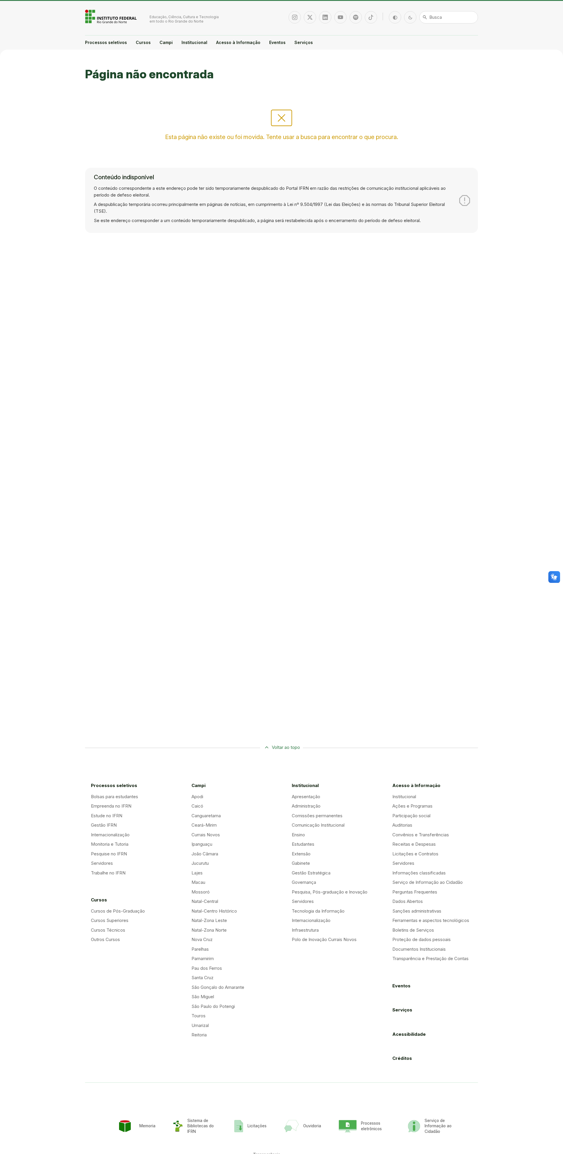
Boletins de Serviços (413, 930)
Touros (198, 1015)
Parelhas (200, 949)
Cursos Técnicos (108, 930)
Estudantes (303, 844)
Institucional (194, 42)
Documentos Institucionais (419, 949)
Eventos (277, 42)
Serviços (303, 42)
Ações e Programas (412, 806)
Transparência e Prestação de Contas (430, 958)
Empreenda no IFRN (111, 806)
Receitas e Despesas (414, 844)
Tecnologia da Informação (318, 911)
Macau (198, 882)
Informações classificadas (419, 873)
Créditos (402, 1058)
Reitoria (199, 1035)
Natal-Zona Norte (209, 930)
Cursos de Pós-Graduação (118, 911)
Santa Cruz (202, 977)
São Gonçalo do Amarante (217, 987)
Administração (306, 806)
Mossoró (200, 892)
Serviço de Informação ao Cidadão (427, 882)
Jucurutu (200, 863)
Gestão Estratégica (311, 873)
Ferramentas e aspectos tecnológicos (430, 920)
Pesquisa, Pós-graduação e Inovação (329, 892)
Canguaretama (206, 815)
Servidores (102, 863)
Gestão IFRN (104, 825)
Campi (166, 42)
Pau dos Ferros (206, 968)
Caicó (197, 806)
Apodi (197, 796)
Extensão (301, 854)
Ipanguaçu (201, 844)
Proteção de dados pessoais (421, 939)
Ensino (298, 834)
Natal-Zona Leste (209, 920)
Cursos (143, 42)
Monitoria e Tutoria (109, 844)
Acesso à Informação (238, 42)
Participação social (411, 815)
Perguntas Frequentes (414, 892)
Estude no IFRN (106, 815)
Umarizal (200, 1025)
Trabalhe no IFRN (108, 873)
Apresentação (306, 796)
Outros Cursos (105, 939)
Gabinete (301, 863)
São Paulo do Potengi (213, 1006)
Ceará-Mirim (204, 825)
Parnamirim (202, 958)
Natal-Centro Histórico (214, 911)
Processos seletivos (106, 42)
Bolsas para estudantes (114, 796)
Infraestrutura (305, 930)
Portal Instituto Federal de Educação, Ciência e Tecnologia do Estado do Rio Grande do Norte (111, 16)
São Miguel (202, 996)
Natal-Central (204, 901)
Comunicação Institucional (318, 825)
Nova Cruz (202, 939)
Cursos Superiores (109, 920)
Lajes (197, 873)
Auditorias (402, 825)
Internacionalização (110, 834)
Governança (304, 882)
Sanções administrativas (416, 911)
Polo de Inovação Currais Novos (324, 939)
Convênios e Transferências (420, 834)
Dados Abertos (407, 901)
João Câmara (204, 854)
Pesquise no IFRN (109, 854)
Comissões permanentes (317, 815)
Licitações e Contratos (415, 854)
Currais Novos (205, 834)
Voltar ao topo (286, 747)
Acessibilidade (409, 1034)
